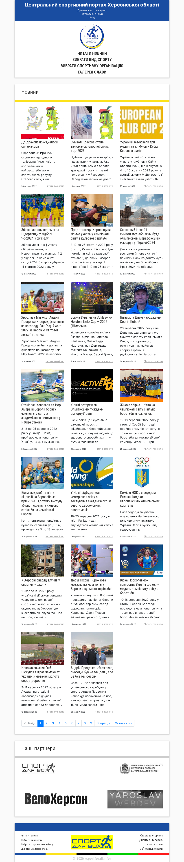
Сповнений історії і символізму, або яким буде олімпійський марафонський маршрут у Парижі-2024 (140, 236)
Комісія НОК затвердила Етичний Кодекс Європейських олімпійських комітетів (140, 499)
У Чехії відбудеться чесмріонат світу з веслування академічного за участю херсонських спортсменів (91, 501)
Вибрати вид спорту (92, 59)
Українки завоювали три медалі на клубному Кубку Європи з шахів (139, 146)
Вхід (92, 17)
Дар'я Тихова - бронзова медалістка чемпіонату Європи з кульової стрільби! (91, 584)
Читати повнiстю (55, 186)
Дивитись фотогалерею (92, 10)
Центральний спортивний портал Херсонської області (92, 5)
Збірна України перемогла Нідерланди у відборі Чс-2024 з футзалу (40, 234)
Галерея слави (92, 72)
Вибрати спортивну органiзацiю (92, 65)
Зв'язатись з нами (92, 13)
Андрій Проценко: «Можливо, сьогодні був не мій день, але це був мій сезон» (92, 672)
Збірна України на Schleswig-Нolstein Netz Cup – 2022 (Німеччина (91, 321)
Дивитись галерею (151, 840)
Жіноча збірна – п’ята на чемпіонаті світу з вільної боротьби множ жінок (138, 409)
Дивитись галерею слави (34, 848)
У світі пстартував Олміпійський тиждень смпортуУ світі (87, 409)
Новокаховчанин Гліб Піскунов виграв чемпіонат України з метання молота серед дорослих (40, 674)
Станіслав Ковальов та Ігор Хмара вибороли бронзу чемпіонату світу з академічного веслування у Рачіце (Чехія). (41, 413)
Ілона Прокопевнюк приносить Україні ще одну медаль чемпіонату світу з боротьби (139, 586)
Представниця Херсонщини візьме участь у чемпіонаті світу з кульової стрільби (91, 234)
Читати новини (92, 53)
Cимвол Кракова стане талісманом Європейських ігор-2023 (90, 146)
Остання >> (123, 723)
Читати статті (155, 844)
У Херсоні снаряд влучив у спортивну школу (40, 582)
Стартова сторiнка (151, 835)
